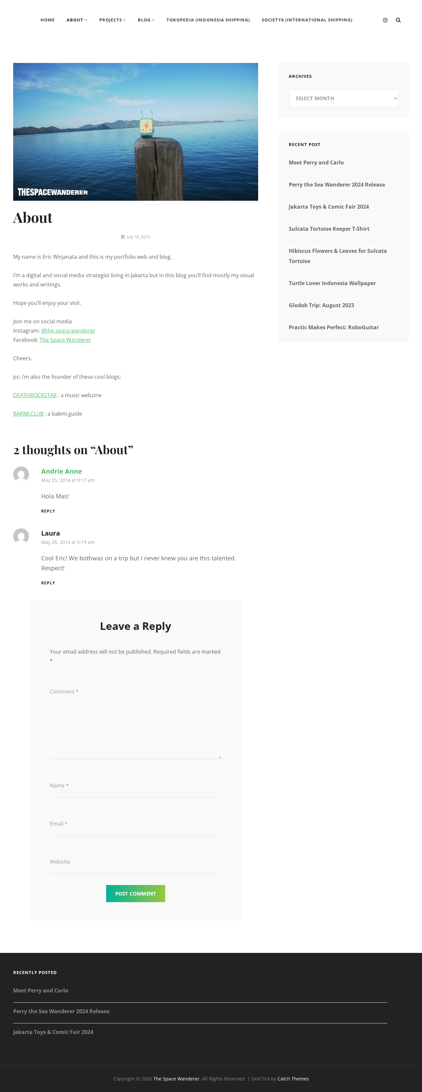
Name (59, 785)
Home (48, 20)
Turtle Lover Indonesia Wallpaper (332, 283)
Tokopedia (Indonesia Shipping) (208, 20)
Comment (64, 691)
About (75, 20)
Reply (48, 511)
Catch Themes (293, 1079)
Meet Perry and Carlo (316, 162)
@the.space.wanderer (68, 330)
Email (59, 823)
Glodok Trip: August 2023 (321, 305)
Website (60, 861)
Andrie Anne (61, 471)
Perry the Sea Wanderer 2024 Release (337, 184)
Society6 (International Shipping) (307, 20)
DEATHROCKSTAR (35, 395)
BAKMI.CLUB (28, 413)
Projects (110, 20)
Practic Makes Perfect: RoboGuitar (334, 327)
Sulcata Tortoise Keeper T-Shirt (329, 228)
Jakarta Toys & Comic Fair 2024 (329, 206)
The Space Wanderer (65, 339)
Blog (144, 20)
